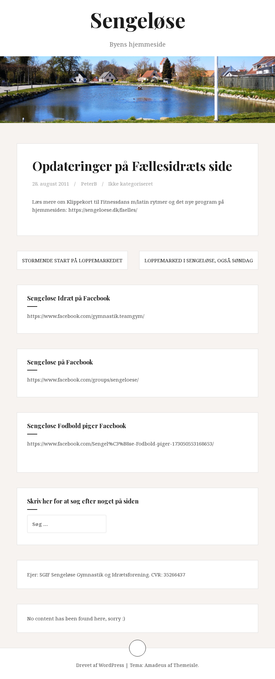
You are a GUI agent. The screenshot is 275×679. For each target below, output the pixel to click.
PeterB (89, 183)
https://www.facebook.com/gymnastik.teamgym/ (85, 316)
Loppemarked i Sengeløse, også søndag (199, 260)
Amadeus (155, 665)
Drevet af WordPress (100, 665)
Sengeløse (137, 19)
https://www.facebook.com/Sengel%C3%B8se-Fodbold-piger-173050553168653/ (120, 443)
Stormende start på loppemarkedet (72, 260)
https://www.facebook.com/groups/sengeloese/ (83, 379)
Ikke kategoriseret (130, 183)
